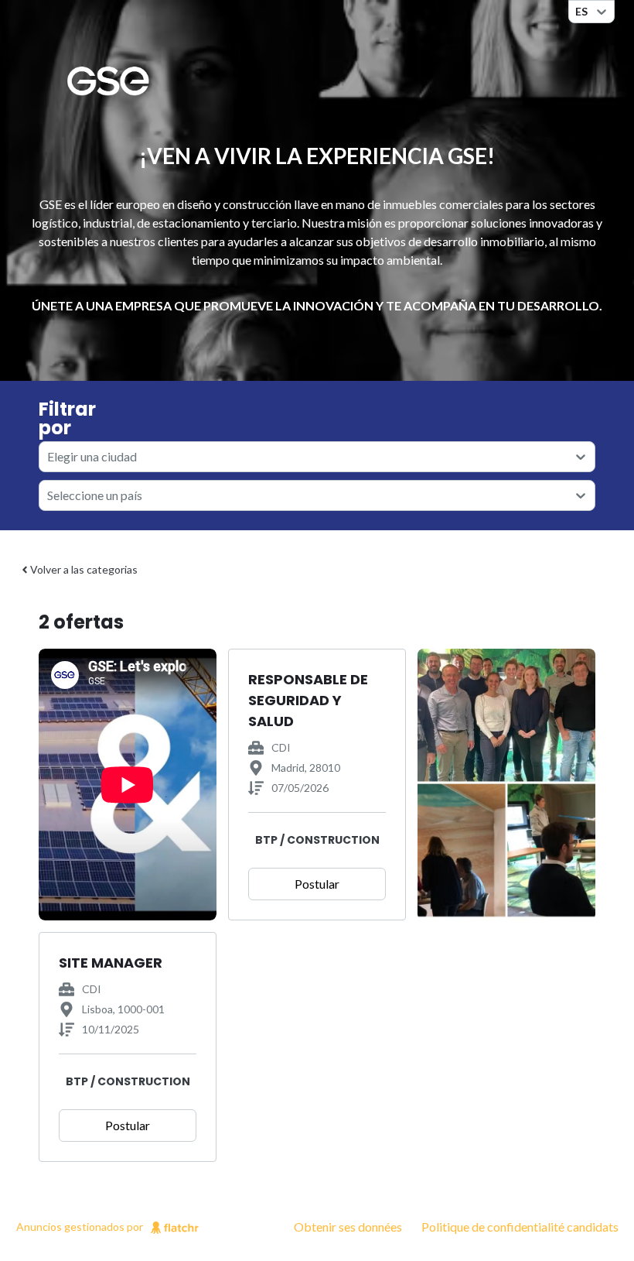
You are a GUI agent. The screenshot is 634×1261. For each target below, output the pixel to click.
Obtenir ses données (348, 1226)
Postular (317, 883)
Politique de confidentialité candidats (520, 1226)
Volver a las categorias (84, 569)
